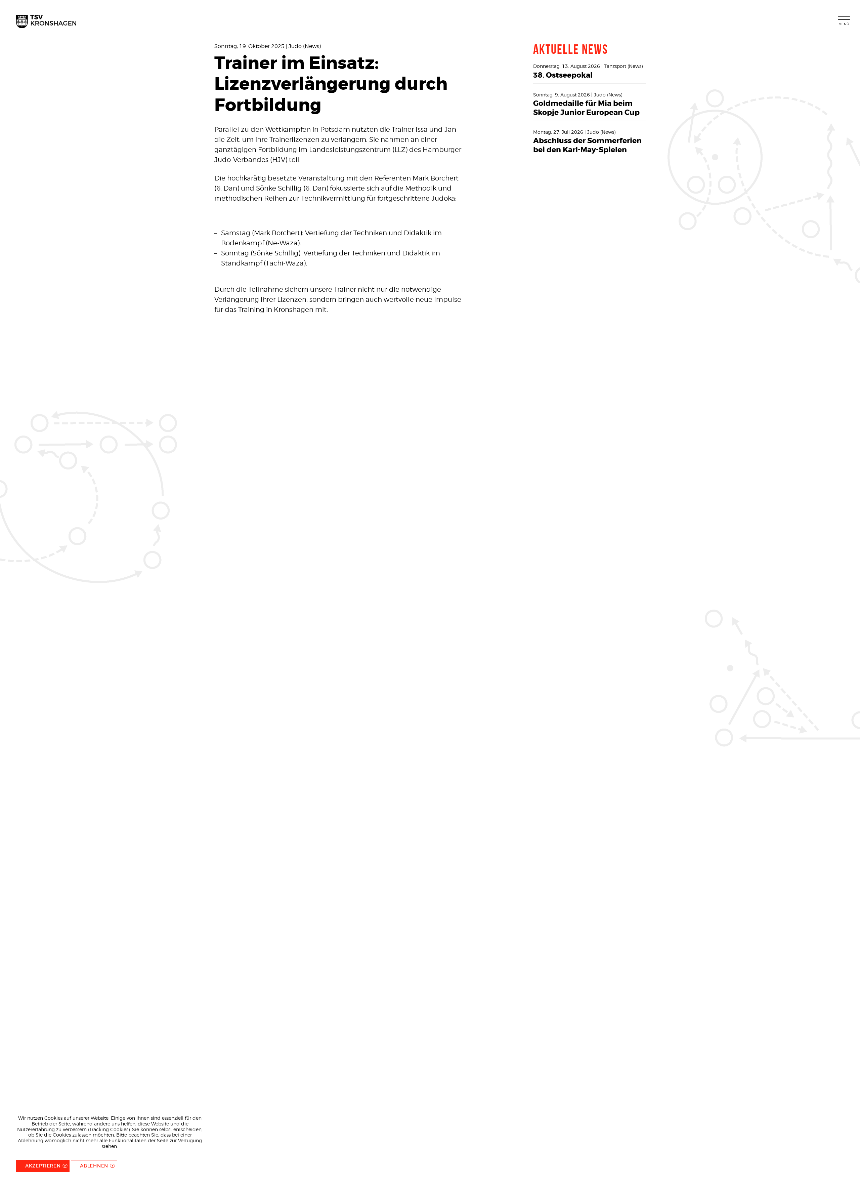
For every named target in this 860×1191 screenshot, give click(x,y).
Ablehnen (94, 1166)
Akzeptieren (43, 1166)
